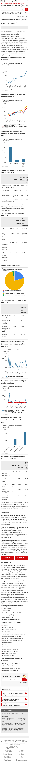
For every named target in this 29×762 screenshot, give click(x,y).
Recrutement (11, 740)
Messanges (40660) (8, 615)
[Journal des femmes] (8, 751)
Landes (15, 3)
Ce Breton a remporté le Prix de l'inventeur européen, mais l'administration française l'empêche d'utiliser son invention (13, 729)
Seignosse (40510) (7, 617)
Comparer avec (5, 23)
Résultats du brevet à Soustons (11, 668)
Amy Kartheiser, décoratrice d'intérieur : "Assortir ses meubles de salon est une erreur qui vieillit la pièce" (14, 720)
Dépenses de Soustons (20, 558)
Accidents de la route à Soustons (11, 636)
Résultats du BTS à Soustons (10, 670)
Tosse (8, 12)
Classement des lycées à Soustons (12, 640)
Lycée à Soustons (7, 642)
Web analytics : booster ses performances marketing (10, 699)
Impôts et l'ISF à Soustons (9, 631)
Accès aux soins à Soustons (10, 651)
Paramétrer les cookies (7, 741)
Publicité (25, 739)
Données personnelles (20, 740)
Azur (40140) (6, 610)
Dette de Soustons (7, 558)
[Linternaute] (8, 754)
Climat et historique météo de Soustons (13, 634)
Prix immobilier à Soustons (9, 629)
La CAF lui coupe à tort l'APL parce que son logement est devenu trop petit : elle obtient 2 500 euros (13, 715)
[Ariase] (8, 760)
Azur (12, 12)
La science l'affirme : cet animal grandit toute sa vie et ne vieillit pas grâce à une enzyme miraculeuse (13, 725)
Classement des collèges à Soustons (12, 638)
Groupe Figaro (22, 743)
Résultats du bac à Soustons (10, 666)
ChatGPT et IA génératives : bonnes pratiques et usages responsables (12, 693)
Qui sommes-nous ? (6, 739)
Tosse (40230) (6, 608)
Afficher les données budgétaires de (10, 19)
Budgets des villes (8, 3)
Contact (6, 740)
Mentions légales (14, 743)
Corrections (6, 743)
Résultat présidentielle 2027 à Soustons (13, 663)
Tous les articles (21, 741)
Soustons (21, 3)
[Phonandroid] (21, 760)
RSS (26, 741)
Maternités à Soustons (8, 647)
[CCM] (21, 751)
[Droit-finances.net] (21, 754)
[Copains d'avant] (8, 757)
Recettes (4, 27)
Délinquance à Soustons (9, 653)
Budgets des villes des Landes (11, 619)
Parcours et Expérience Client (10, 704)
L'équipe (14, 739)
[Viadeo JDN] (21, 757)
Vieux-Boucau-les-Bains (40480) (11, 612)
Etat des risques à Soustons (10, 649)
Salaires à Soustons (7, 627)
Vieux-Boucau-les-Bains (21, 12)
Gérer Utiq (15, 741)
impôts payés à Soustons (17, 341)
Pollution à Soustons (8, 655)
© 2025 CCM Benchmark (14, 744)
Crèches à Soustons (8, 644)
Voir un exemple (23, 682)
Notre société (19, 739)
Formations (6, 689)
